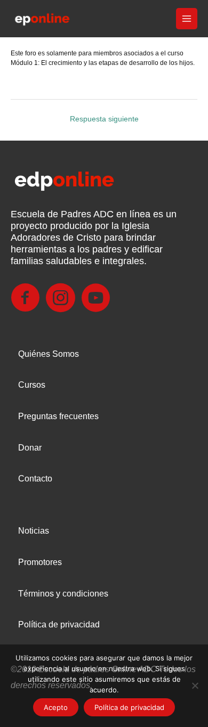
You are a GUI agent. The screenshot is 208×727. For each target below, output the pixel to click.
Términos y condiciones (63, 593)
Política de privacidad (59, 624)
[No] (194, 685)
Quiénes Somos (48, 353)
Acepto (56, 707)
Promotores (40, 562)
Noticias (33, 530)
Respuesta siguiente (104, 119)
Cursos (31, 384)
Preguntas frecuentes (58, 416)
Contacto (35, 478)
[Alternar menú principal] (187, 19)
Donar (30, 447)
